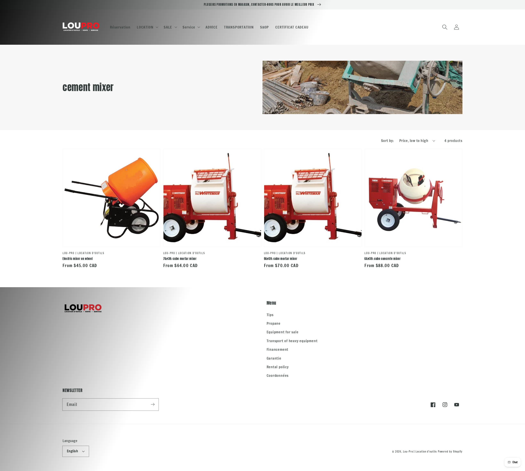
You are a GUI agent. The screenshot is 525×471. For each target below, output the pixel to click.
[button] (147, 27)
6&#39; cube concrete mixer (382, 259)
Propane (274, 323)
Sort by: (387, 140)
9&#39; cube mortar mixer (280, 259)
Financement (278, 349)
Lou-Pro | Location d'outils (420, 451)
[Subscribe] (153, 404)
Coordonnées (278, 375)
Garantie (274, 358)
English (72, 451)
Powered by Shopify (450, 451)
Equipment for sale (283, 332)
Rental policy (278, 366)
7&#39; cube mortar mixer (180, 259)
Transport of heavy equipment (292, 340)
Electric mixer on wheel (77, 259)
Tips (270, 314)
